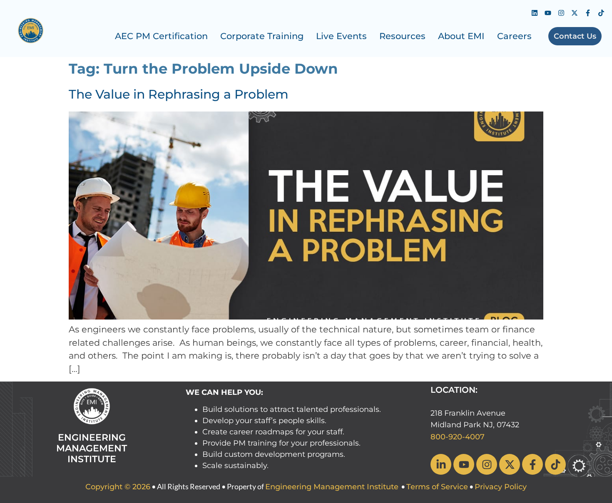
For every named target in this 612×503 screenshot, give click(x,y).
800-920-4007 (457, 436)
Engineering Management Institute (331, 486)
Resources (402, 36)
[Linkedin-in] (440, 464)
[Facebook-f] (588, 13)
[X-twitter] (574, 13)
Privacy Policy (501, 486)
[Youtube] (548, 13)
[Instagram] (561, 13)
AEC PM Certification (161, 36)
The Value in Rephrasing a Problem (179, 94)
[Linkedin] (534, 13)
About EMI (461, 36)
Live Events (341, 36)
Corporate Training (262, 36)
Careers (514, 36)
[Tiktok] (601, 13)
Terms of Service (437, 486)
